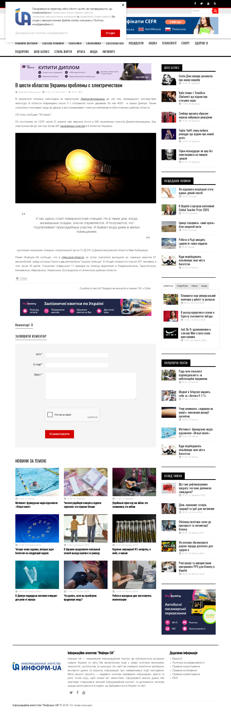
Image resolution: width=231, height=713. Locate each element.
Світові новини (53, 43)
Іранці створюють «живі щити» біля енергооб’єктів (197, 225)
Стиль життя (63, 51)
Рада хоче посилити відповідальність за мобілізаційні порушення (193, 375)
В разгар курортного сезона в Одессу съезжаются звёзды (197, 314)
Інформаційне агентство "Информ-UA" (36, 705)
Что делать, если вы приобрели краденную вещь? (80, 597)
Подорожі (22, 51)
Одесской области (73, 257)
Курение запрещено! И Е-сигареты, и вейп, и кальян (131, 551)
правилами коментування (95, 17)
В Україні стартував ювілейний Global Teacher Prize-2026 (196, 208)
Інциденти (136, 43)
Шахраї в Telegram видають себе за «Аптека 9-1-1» (194, 394)
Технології (169, 43)
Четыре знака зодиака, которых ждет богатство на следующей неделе (34, 551)
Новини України (26, 43)
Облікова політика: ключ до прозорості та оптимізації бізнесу (195, 525)
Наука (153, 43)
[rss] (215, 4)
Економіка (93, 43)
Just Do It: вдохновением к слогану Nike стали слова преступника (196, 333)
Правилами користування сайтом (72, 13)
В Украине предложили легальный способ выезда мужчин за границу (82, 551)
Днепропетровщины (93, 99)
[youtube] (208, 4)
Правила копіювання (184, 670)
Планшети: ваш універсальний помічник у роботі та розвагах (198, 297)
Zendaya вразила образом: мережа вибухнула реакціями (195, 115)
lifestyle (168, 286)
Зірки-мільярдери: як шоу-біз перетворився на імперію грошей (195, 155)
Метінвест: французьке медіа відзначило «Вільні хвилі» (36, 504)
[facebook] (195, 4)
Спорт (185, 43)
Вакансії (177, 659)
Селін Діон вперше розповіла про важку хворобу (196, 78)
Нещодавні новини (177, 181)
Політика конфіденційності (188, 663)
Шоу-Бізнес (41, 51)
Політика (75, 43)
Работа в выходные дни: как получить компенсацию (132, 597)
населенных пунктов (72, 126)
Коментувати (59, 434)
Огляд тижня (173, 476)
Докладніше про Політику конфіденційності (41, 33)
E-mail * (37, 364)
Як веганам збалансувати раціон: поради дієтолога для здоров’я (196, 546)
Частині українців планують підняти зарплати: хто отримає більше (82, 504)
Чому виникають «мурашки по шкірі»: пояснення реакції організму (196, 412)
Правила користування (186, 666)
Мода (93, 51)
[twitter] (201, 4)
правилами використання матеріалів (54, 17)
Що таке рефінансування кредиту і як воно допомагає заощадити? (195, 488)
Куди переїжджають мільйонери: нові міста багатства (192, 260)
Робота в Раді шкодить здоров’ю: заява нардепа (193, 241)
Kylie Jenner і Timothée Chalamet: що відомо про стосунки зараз (193, 96)
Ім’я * (39, 354)
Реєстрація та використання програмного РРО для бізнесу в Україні (197, 567)
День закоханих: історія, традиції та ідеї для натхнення (196, 507)
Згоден (110, 33)
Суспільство (115, 43)
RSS (175, 678)
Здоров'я (201, 43)
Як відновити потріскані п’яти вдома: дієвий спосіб (196, 191)
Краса (81, 51)
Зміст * (38, 375)
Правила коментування (186, 674)
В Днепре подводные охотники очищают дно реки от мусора (36, 597)
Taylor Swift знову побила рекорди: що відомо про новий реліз (196, 134)
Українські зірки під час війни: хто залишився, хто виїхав (130, 504)
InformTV (109, 51)
